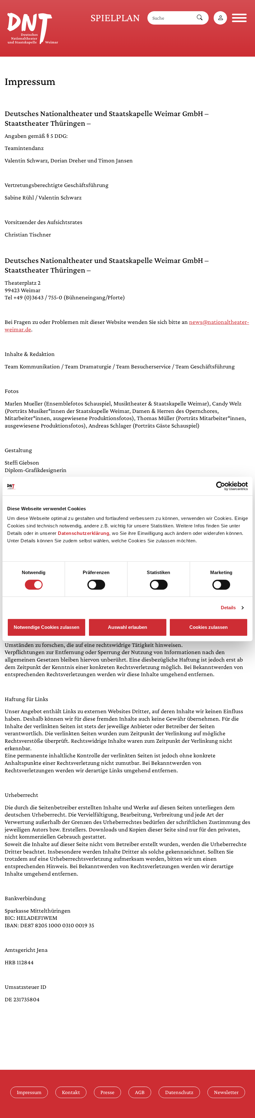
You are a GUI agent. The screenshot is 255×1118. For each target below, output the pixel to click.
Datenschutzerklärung (83, 533)
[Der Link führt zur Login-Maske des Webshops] (220, 18)
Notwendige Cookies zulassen (46, 627)
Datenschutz (179, 1092)
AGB (140, 1092)
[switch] (96, 585)
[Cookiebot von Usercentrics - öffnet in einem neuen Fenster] (220, 486)
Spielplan (115, 18)
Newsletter (226, 1092)
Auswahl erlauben (127, 627)
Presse (107, 1092)
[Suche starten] (200, 18)
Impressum (29, 1092)
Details (228, 607)
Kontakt (71, 1092)
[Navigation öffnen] (239, 18)
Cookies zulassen (208, 627)
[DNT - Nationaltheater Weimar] (33, 27)
